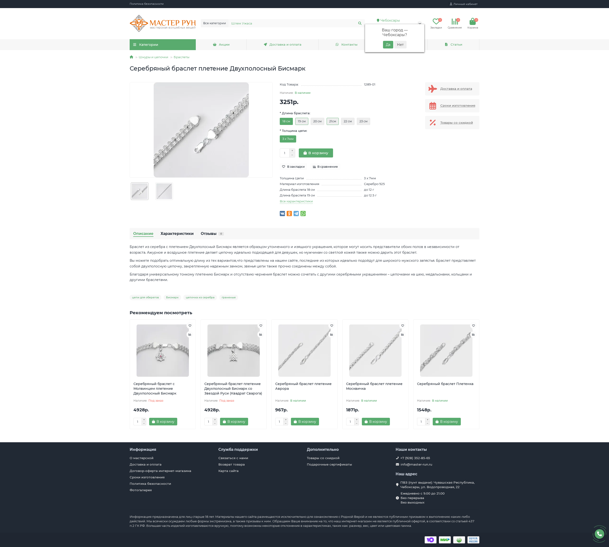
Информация (143, 449)
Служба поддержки (238, 449)
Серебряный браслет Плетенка (445, 384)
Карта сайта (228, 471)
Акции (224, 44)
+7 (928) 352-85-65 (415, 458)
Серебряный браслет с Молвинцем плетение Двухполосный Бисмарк (154, 388)
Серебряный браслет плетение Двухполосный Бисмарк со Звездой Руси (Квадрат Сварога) (233, 388)
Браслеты (181, 57)
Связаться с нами (233, 458)
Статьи (456, 44)
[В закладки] (190, 325)
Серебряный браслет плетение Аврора (303, 386)
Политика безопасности (147, 3)
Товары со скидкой (323, 458)
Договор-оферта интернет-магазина (160, 471)
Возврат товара (231, 464)
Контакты (349, 44)
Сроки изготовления (147, 477)
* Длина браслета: (295, 113)
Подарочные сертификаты (329, 464)
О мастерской (141, 458)
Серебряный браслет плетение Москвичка (374, 386)
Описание (143, 233)
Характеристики (177, 233)
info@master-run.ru (416, 464)
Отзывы (211, 233)
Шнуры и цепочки (153, 57)
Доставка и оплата (285, 44)
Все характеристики (296, 201)
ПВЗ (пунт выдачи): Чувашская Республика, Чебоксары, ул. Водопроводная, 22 (437, 484)
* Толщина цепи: (293, 131)
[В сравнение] (190, 334)
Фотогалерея (141, 490)
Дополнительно (323, 449)
